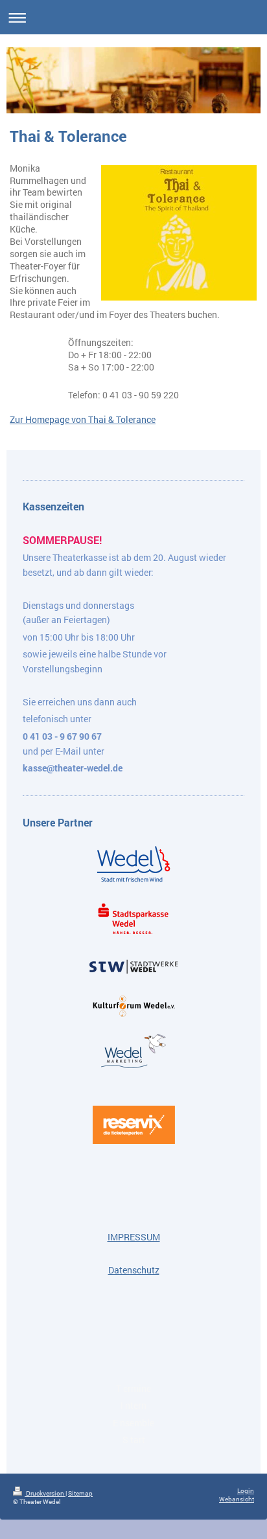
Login (245, 1491)
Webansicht (236, 1499)
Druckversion (45, 1493)
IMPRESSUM (134, 1237)
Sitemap (80, 1493)
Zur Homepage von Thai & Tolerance (83, 419)
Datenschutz (133, 1270)
